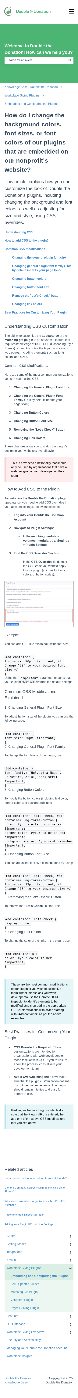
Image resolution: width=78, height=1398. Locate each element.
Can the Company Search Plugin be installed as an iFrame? (35, 1189)
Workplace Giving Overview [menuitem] (25, 1332)
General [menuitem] (11, 1235)
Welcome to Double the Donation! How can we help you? (39, 49)
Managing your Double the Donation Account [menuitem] (36, 1348)
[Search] (69, 60)
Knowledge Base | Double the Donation (31, 87)
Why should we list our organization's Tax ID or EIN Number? (35, 1203)
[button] (70, 1236)
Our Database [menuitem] (15, 1324)
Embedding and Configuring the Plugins (31, 103)
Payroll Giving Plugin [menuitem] (25, 1308)
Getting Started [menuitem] (16, 1244)
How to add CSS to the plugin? (27, 240)
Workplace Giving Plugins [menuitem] (23, 1268)
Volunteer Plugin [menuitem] (22, 1299)
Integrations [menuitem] (14, 1252)
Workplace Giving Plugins (22, 95)
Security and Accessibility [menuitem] (23, 1340)
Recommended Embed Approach (24, 1214)
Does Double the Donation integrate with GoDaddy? (36, 1177)
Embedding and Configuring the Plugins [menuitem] (40, 1276)
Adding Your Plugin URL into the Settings (29, 1224)
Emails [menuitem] (11, 1259)
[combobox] (35, 60)
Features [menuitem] (12, 1316)
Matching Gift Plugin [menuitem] (24, 1292)
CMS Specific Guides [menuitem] (25, 1284)
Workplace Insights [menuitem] (19, 1356)
